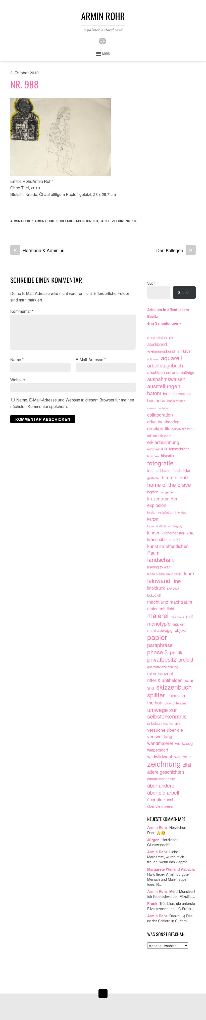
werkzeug (184, 743)
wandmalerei (160, 743)
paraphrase (160, 645)
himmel (169, 477)
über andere (160, 785)
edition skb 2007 (159, 435)
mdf (189, 616)
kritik (190, 533)
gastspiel (153, 478)
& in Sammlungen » (164, 323)
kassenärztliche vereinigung (164, 526)
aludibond (157, 344)
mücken (179, 624)
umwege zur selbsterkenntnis (167, 713)
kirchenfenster (173, 532)
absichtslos (157, 337)
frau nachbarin (158, 470)
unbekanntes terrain (163, 723)
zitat (187, 765)
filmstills (167, 455)
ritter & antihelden (165, 680)
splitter (156, 695)
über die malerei (160, 806)
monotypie (159, 623)
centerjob (163, 408)
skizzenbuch (174, 687)
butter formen (176, 401)
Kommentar (21, 311)
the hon (154, 702)
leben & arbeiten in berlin (164, 574)
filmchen (153, 456)
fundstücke (181, 470)
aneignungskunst (161, 351)
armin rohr (44, 221)
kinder (92, 221)
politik (176, 652)
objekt (180, 630)
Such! (152, 283)
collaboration (72, 221)
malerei (158, 615)
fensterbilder (179, 448)
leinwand (158, 580)
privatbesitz (161, 659)
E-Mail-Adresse (91, 359)
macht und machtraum (169, 602)
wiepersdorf (157, 750)
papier (105, 221)
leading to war (158, 566)
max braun (177, 617)
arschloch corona (163, 372)
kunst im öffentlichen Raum (168, 549)
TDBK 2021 (176, 695)
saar (189, 680)
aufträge (187, 372)
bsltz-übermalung (177, 393)
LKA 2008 (173, 588)
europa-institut (157, 449)
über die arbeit (163, 792)
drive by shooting (163, 421)
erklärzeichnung (163, 442)
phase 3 (157, 652)
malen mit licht (160, 608)
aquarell (171, 358)
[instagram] (102, 40)
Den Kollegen (174, 250)
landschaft (160, 559)
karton (152, 519)
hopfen (152, 491)
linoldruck (156, 588)
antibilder (184, 351)
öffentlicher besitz (161, 778)
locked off (154, 595)
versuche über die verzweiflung (165, 733)
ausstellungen (163, 386)
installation (165, 512)
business (156, 400)
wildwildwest (159, 756)
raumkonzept (160, 673)
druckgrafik (158, 428)
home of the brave (169, 484)
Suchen (184, 292)
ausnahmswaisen (166, 379)
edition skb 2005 (183, 429)
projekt (185, 659)
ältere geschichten (165, 771)
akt (172, 337)
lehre (189, 573)
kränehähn (157, 539)
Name (17, 359)
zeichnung (121, 221)
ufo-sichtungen (175, 703)
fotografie (160, 463)
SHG (150, 688)
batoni (154, 393)
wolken (180, 757)
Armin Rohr (20, 221)
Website (17, 380)
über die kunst (160, 799)
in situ (151, 512)
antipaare (153, 359)
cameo (151, 408)
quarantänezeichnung (162, 666)
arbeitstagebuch (165, 365)
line (177, 581)
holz (184, 477)
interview (180, 512)
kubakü (174, 539)
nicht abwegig (160, 630)
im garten (167, 492)
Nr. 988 (24, 84)
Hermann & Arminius (39, 250)
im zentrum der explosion (162, 501)
